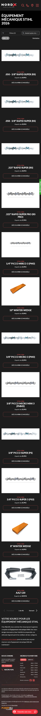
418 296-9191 (9, 670)
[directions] (32, 5)
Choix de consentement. (30, 696)
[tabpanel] (29, 670)
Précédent (10, 610)
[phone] (27, 5)
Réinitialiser (36, 38)
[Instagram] (34, 680)
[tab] (23, 660)
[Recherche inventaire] (23, 5)
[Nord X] (9, 5)
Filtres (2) (12, 33)
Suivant (31, 610)
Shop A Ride (14, 705)
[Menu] (37, 5)
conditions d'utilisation (18, 696)
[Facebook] (30, 680)
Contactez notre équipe (9, 639)
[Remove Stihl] (7, 38)
